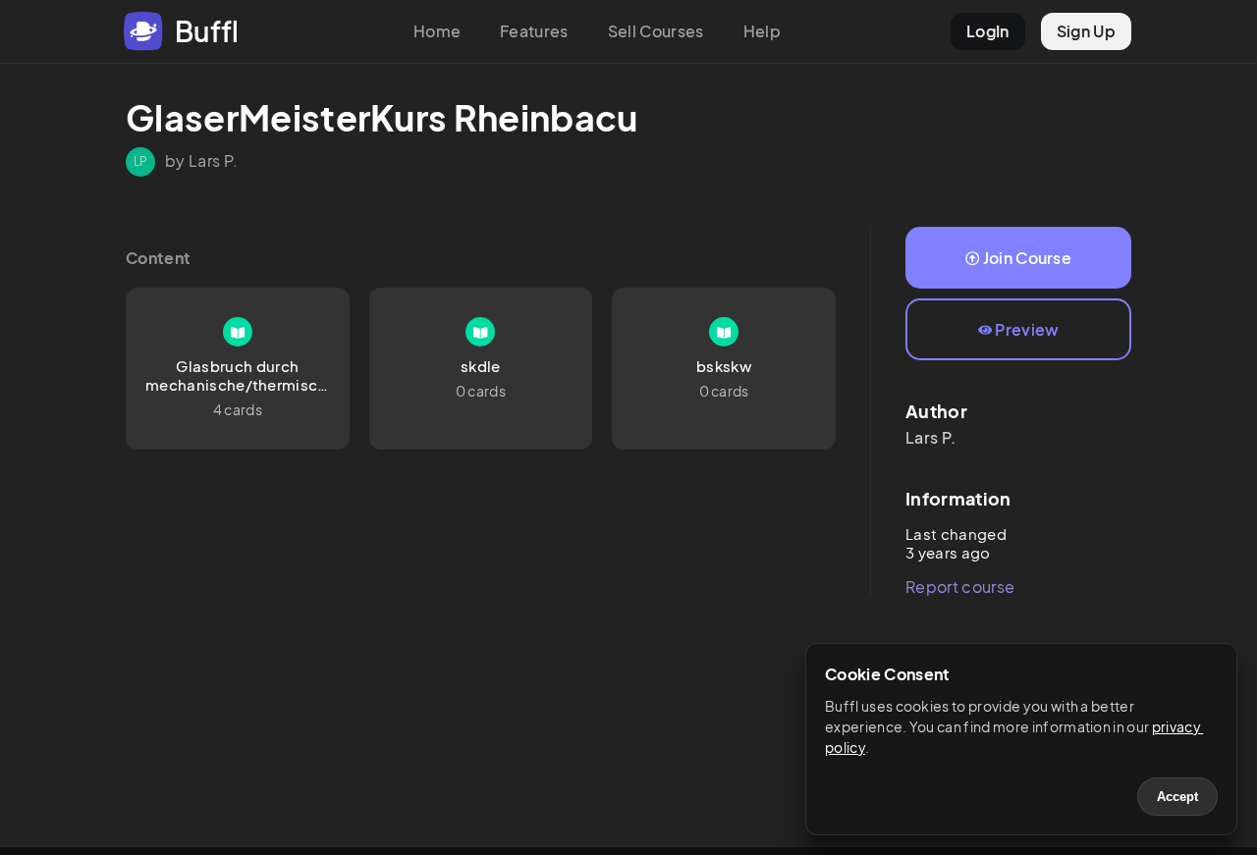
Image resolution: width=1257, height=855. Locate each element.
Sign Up (1086, 31)
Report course (959, 586)
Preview (1027, 329)
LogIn (988, 31)
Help (762, 31)
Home (437, 31)
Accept (1177, 796)
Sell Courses (656, 31)
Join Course (1027, 257)
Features (534, 31)
